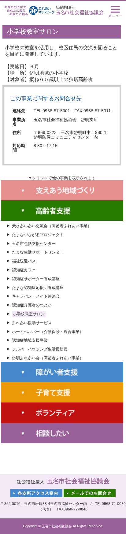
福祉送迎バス (24, 261)
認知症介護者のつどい (32, 305)
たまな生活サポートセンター (38, 252)
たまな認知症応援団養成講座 (38, 287)
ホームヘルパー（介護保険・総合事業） (47, 331)
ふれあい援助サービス (32, 323)
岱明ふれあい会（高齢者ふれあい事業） (47, 358)
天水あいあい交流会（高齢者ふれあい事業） (51, 226)
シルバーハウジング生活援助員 (40, 349)
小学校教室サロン (29, 314)
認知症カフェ (24, 270)
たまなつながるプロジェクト (38, 234)
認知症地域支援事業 (30, 340)
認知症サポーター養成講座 (36, 278)
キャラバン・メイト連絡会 (36, 296)
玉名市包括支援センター (34, 243)
